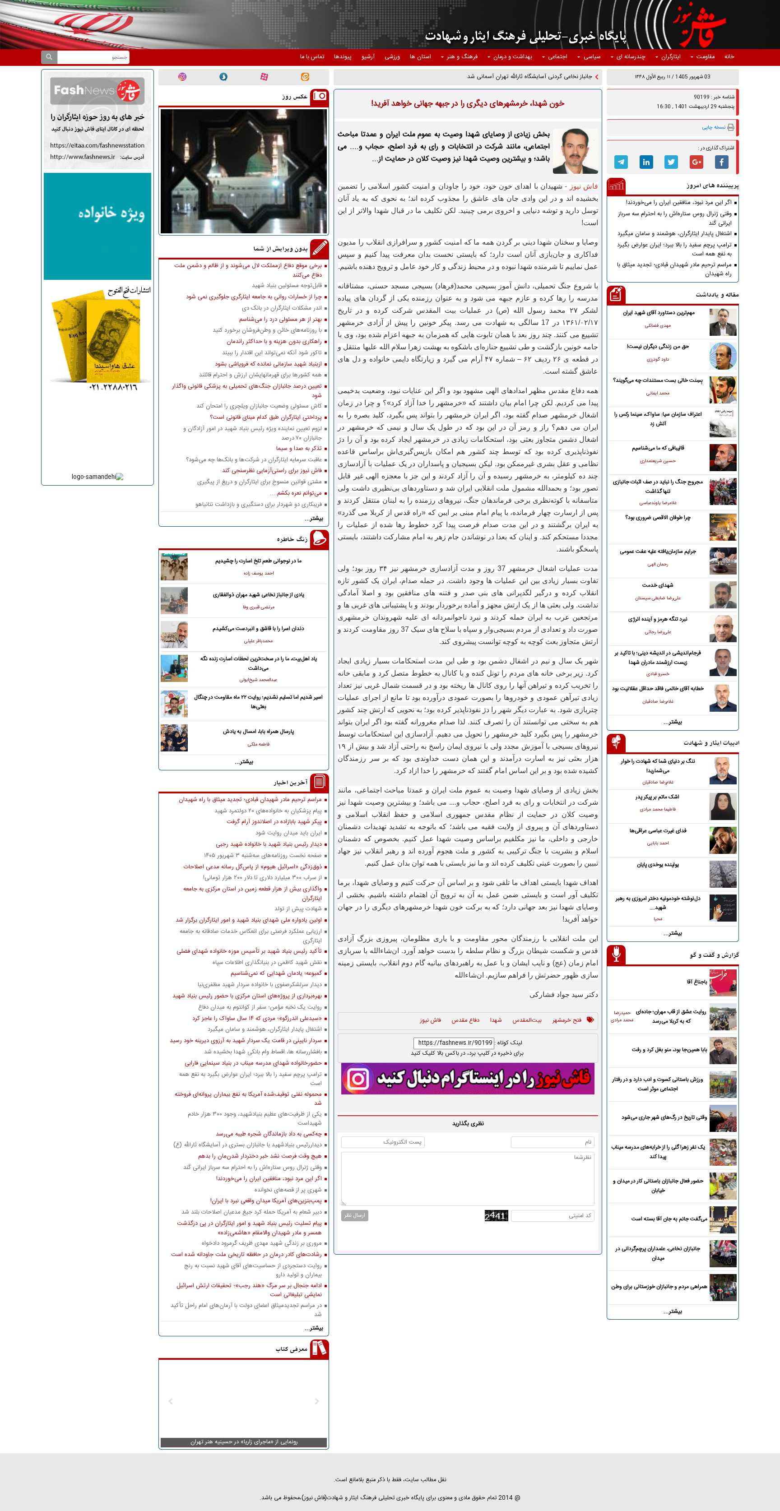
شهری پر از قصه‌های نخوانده (288, 1190)
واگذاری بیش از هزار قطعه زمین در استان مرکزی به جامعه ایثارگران (252, 894)
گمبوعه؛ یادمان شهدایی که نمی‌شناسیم (276, 973)
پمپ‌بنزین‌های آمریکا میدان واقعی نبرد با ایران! (266, 1201)
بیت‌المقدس (527, 1020)
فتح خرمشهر (566, 1020)
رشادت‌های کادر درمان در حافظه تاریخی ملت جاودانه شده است (246, 1255)
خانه (729, 57)
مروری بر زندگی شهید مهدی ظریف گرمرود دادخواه (262, 1243)
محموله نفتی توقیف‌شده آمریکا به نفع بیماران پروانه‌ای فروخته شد (248, 1099)
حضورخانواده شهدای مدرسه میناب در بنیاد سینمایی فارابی (253, 1063)
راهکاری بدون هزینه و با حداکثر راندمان (274, 342)
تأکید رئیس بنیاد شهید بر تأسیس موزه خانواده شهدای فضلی (249, 951)
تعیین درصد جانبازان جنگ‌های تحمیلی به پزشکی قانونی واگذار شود (247, 391)
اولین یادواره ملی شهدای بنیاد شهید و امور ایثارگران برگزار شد (249, 920)
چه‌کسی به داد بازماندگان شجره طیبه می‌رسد (269, 1134)
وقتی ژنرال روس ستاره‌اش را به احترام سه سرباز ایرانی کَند (675, 218)
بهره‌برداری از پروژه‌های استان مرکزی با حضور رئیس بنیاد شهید (247, 996)
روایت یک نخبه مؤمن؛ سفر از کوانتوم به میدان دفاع (260, 1007)
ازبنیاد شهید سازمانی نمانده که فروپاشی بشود (268, 364)
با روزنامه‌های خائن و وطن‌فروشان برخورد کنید (267, 330)
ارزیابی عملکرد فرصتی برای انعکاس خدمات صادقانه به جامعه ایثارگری (251, 936)
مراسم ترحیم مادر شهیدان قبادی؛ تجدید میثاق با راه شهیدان (674, 269)
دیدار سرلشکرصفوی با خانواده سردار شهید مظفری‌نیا (260, 985)
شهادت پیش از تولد (298, 909)
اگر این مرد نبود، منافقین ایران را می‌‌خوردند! (679, 203)
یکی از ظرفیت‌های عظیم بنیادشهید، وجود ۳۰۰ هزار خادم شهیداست (255, 1119)
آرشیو (368, 57)
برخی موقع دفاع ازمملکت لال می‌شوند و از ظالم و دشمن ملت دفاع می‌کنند (248, 270)
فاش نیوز (430, 1020)
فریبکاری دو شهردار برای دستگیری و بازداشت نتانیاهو (258, 505)
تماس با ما (312, 57)
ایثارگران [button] (671, 57)
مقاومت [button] (705, 57)
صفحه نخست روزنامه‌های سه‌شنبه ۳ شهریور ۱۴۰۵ (263, 856)
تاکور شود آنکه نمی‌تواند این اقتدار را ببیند (272, 353)
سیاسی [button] (592, 57)
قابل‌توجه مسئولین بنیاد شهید (287, 286)
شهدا (496, 1020)
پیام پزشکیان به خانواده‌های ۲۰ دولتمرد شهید (268, 811)
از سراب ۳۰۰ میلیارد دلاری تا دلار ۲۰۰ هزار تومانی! (262, 878)
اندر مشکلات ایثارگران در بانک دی (282, 308)
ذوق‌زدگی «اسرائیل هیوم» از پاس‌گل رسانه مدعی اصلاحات (253, 867)
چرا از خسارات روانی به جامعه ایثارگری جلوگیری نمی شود (254, 297)
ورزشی (392, 57)
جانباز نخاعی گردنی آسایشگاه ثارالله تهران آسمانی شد (529, 77)
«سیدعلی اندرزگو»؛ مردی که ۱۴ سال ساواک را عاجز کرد (257, 1019)
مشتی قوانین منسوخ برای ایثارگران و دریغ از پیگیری (259, 482)
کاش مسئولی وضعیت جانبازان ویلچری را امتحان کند (259, 406)
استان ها (420, 57)
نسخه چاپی (713, 127)
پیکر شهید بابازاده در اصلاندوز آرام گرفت (274, 822)
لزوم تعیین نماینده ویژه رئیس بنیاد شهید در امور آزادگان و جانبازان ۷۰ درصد (252, 433)
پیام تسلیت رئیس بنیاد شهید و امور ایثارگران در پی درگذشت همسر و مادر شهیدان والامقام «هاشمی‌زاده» (249, 1228)
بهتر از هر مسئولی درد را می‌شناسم (280, 319)
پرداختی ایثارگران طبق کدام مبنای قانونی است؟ (266, 417)
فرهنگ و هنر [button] (462, 57)
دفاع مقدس (465, 1020)
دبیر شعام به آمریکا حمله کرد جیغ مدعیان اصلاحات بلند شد (251, 1212)
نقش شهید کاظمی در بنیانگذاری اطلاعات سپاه (267, 963)
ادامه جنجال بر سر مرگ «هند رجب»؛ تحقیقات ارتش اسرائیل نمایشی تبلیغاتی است (249, 1290)
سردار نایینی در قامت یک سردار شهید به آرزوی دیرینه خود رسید (246, 1041)
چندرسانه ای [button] (631, 57)
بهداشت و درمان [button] (512, 57)
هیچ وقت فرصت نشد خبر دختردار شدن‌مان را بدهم (260, 1156)
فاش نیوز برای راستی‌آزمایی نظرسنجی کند (272, 471)
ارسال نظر (354, 1215)
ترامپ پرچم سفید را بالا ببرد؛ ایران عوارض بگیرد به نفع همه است (674, 250)
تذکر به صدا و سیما (299, 449)
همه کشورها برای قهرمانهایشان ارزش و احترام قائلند (260, 375)
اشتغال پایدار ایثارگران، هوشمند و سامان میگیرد (675, 234)
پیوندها (343, 57)
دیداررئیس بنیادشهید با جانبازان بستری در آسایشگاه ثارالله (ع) (247, 1145)
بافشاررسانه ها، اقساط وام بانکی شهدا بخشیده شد (263, 1052)
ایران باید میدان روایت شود (288, 833)
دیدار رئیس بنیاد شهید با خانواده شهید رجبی (269, 844)
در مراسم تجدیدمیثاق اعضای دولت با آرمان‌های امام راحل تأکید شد (246, 1310)
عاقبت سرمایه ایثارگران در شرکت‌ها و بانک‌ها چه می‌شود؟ (254, 460)
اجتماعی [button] (557, 57)
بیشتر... (673, 722)
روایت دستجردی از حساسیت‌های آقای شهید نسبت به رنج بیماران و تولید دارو (253, 1270)
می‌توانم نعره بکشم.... (296, 493)
